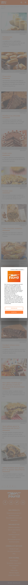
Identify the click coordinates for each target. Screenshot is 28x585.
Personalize (14, 308)
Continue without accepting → (18, 269)
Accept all (14, 312)
